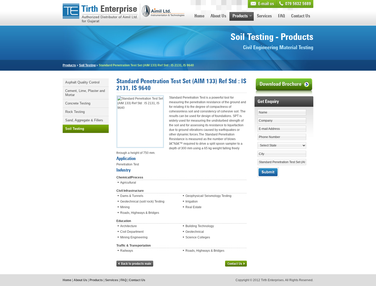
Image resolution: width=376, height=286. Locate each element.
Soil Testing (87, 65)
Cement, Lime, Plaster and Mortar (85, 93)
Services (264, 16)
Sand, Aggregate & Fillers (84, 120)
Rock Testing (75, 112)
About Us (218, 16)
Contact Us (300, 16)
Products (240, 16)
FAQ (281, 16)
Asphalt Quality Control (82, 82)
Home (199, 16)
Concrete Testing (77, 103)
